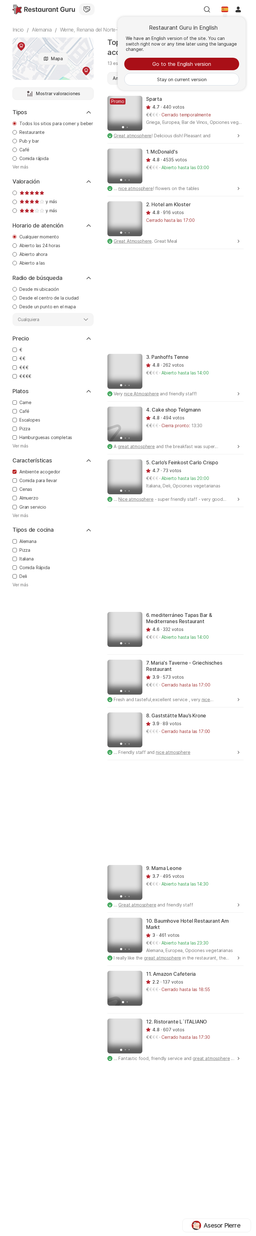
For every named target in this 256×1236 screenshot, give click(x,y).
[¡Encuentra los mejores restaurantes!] (43, 9)
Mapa (56, 58)
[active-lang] (224, 9)
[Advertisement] (181, 300)
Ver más (20, 167)
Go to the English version (181, 64)
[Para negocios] (87, 9)
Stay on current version (182, 79)
